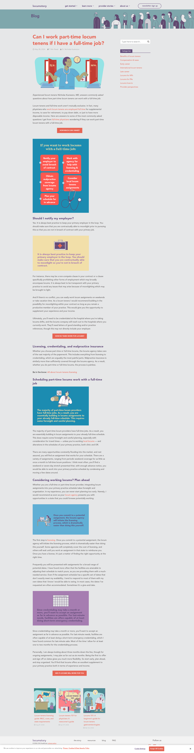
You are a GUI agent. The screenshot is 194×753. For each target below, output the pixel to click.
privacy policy (52, 743)
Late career (124, 72)
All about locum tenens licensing (62, 372)
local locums (88, 441)
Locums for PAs (126, 79)
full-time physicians (60, 120)
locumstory (40, 6)
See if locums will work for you (69, 673)
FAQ (114, 741)
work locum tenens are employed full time (66, 109)
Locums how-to (126, 83)
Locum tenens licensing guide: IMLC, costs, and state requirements (44, 719)
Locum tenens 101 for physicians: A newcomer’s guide (68, 719)
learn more (87, 6)
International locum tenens (131, 68)
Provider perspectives (129, 87)
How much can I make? (70, 130)
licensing (51, 540)
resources (92, 741)
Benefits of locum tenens (130, 56)
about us (124, 6)
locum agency (71, 495)
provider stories (106, 6)
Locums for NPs (126, 75)
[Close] (190, 748)
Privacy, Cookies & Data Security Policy (76, 748)
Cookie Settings (140, 749)
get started (70, 6)
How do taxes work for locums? (69, 336)
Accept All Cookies (156, 749)
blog (104, 741)
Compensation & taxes (129, 60)
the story (77, 741)
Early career (125, 64)
